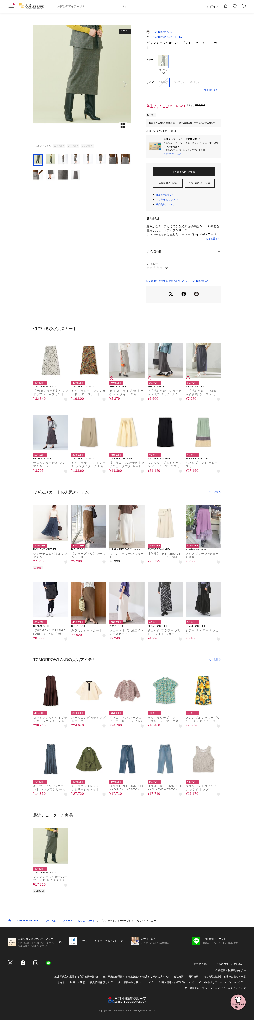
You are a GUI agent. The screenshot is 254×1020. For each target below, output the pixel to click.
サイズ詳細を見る (208, 90)
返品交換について (165, 204)
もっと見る (212, 238)
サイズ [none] (150, 82)
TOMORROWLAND (161, 32)
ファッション (50, 920)
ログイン (213, 6)
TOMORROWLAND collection (167, 37)
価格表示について (165, 195)
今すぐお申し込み (172, 154)
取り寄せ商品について (167, 199)
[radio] (163, 64)
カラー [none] (150, 59)
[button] (82, 84)
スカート (68, 920)
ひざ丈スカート (86, 920)
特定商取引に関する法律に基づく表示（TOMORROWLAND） (179, 281)
